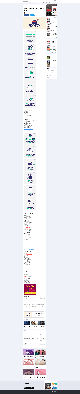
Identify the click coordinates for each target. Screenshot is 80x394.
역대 (55, 17)
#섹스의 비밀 (25, 355)
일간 (53, 17)
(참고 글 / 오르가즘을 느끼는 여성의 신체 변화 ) (29, 249)
